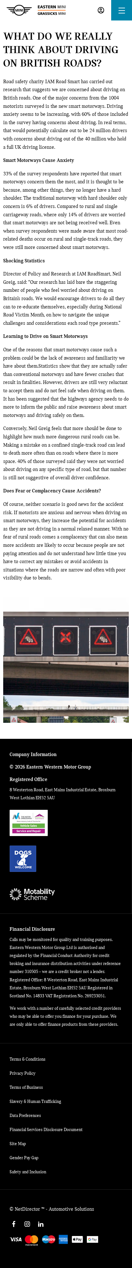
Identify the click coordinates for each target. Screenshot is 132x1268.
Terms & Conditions (27, 1059)
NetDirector (28, 1209)
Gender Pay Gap (24, 1158)
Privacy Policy (23, 1073)
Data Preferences (25, 1115)
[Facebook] (14, 1224)
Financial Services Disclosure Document (46, 1130)
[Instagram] (27, 1224)
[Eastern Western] (36, 10)
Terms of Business (26, 1087)
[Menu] (122, 10)
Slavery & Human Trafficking (35, 1101)
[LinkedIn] (41, 1224)
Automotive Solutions (71, 1209)
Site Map (18, 1144)
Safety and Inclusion (28, 1172)
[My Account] (101, 10)
